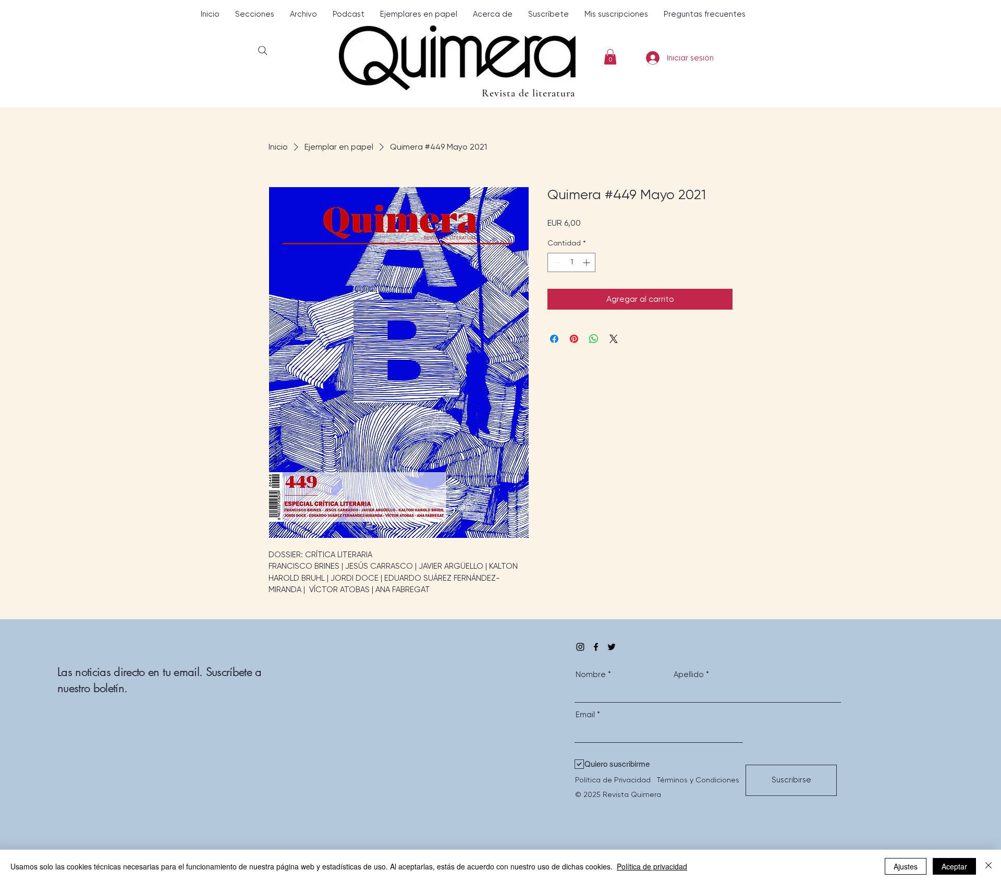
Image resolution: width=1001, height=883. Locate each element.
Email (585, 715)
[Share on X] (613, 339)
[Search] (262, 50)
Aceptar (954, 866)
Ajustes (906, 866)
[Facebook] (596, 647)
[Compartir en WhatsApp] (594, 339)
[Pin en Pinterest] (574, 339)
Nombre (591, 675)
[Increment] (587, 262)
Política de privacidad (652, 866)
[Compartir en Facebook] (554, 339)
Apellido (689, 675)
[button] (254, 14)
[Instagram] (580, 647)
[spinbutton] (571, 262)
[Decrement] (555, 262)
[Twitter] (611, 647)
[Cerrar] (988, 866)
